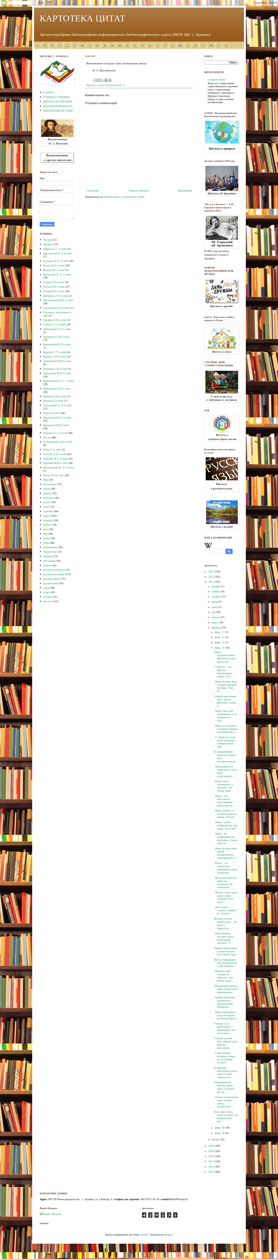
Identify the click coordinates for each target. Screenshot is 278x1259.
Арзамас (48, 244)
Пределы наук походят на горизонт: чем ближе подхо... (224, 975)
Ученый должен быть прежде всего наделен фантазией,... (226, 1042)
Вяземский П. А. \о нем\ (57, 274)
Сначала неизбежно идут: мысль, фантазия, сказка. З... (225, 700)
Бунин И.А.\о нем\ (53, 265)
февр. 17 (220, 632)
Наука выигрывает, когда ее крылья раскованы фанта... (226, 1015)
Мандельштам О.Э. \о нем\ (58, 381)
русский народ (51, 578)
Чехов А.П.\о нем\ (53, 475)
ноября (216, 591)
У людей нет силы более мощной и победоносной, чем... (225, 741)
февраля (216, 627)
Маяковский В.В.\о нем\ (57, 388)
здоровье (48, 511)
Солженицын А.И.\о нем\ (57, 442)
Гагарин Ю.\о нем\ (53, 282)
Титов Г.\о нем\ (52, 449)
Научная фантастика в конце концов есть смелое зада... (226, 951)
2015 (211, 1171)
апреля (216, 617)
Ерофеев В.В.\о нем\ (54, 320)
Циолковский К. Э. (115, 85)
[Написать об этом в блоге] (99, 80)
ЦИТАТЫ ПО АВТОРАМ (57, 101)
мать (45, 529)
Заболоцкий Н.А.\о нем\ (57, 329)
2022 (211, 576)
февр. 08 (220, 1133)
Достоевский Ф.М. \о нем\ (58, 300)
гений (46, 488)
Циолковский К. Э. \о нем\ (58, 467)
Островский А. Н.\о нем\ (57, 405)
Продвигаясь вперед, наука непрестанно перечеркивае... (226, 989)
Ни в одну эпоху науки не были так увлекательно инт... (226, 1116)
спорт (46, 592)
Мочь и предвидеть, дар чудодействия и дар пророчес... (225, 963)
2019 (211, 1151)
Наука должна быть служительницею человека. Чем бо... (225, 686)
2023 (211, 571)
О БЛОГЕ (48, 92)
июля (215, 601)
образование (50, 547)
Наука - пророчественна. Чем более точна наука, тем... (225, 656)
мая (214, 612)
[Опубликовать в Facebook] (106, 80)
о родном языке (216, 79)
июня (215, 607)
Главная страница (138, 190)
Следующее (92, 190)
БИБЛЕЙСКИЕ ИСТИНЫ (58, 110)
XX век (47, 239)
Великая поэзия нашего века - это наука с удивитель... (225, 923)
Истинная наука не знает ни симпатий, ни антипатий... (225, 882)
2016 (211, 1166)
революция (49, 561)
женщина (48, 498)
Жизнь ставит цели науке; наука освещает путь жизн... (225, 897)
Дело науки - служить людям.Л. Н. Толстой (226, 910)
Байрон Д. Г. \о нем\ (55, 249)
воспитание (49, 484)
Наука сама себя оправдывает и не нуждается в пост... (225, 715)
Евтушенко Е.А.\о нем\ (56, 308)
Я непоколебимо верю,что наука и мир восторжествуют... (226, 756)
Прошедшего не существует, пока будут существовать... (225, 771)
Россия (47, 437)
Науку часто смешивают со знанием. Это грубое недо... (223, 785)
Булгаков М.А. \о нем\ (55, 261)
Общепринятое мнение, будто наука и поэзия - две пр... (225, 1086)
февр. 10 (220, 647)
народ (46, 538)
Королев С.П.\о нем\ (54, 352)
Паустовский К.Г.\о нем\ (57, 417)
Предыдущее (185, 190)
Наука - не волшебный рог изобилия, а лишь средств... (225, 838)
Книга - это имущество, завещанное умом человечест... (225, 867)
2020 (211, 1146)
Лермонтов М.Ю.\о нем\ (57, 373)
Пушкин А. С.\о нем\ (55, 433)
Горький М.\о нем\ (53, 291)
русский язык (50, 583)
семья (46, 588)
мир (45, 533)
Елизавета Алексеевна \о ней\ (57, 313)
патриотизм (50, 551)
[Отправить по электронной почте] (95, 80)
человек (47, 596)
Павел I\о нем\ (51, 413)
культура (48, 520)
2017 (211, 1161)
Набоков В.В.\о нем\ (54, 396)
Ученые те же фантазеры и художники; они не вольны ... (224, 1028)
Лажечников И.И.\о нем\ (57, 361)
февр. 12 (220, 642)
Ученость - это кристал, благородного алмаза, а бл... (223, 671)
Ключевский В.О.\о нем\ (57, 344)
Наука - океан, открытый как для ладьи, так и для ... (226, 825)
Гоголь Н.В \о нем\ (53, 286)
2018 (211, 1156)
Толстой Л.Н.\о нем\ (54, 454)
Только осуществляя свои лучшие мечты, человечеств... (226, 1101)
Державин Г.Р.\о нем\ (55, 295)
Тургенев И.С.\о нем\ (55, 458)
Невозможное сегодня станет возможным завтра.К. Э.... (224, 938)
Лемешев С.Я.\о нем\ (55, 368)
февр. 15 (220, 637)
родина (47, 565)
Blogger (168, 1234)
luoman (144, 1234)
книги (46, 515)
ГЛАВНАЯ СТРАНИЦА (56, 97)
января (216, 1139)
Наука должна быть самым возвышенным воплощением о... (225, 853)
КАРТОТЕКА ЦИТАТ (82, 18)
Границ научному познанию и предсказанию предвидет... (224, 1001)
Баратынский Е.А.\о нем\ (57, 253)
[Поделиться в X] (103, 80)
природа (48, 556)
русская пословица (53, 574)
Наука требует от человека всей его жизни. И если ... (225, 814)
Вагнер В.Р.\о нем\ (53, 270)
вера (45, 479)
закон (46, 506)
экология (48, 601)
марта (215, 622)
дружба (47, 493)
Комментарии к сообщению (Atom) (124, 196)
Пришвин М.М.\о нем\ (56, 425)
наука (102, 85)
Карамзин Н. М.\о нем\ (56, 336)
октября (216, 596)
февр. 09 (220, 1127)
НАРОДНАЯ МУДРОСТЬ (57, 106)
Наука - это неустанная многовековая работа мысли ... (224, 800)
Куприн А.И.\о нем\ (54, 356)
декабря (216, 586)
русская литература (54, 569)
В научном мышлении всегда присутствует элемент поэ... (225, 1072)
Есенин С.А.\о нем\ (54, 324)
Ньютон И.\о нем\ (53, 400)
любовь (47, 524)
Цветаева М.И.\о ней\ (55, 463)
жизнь (46, 502)
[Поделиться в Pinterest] (110, 80)
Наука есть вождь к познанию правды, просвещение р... (226, 729)
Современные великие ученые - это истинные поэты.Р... (225, 1057)
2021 (211, 582)
